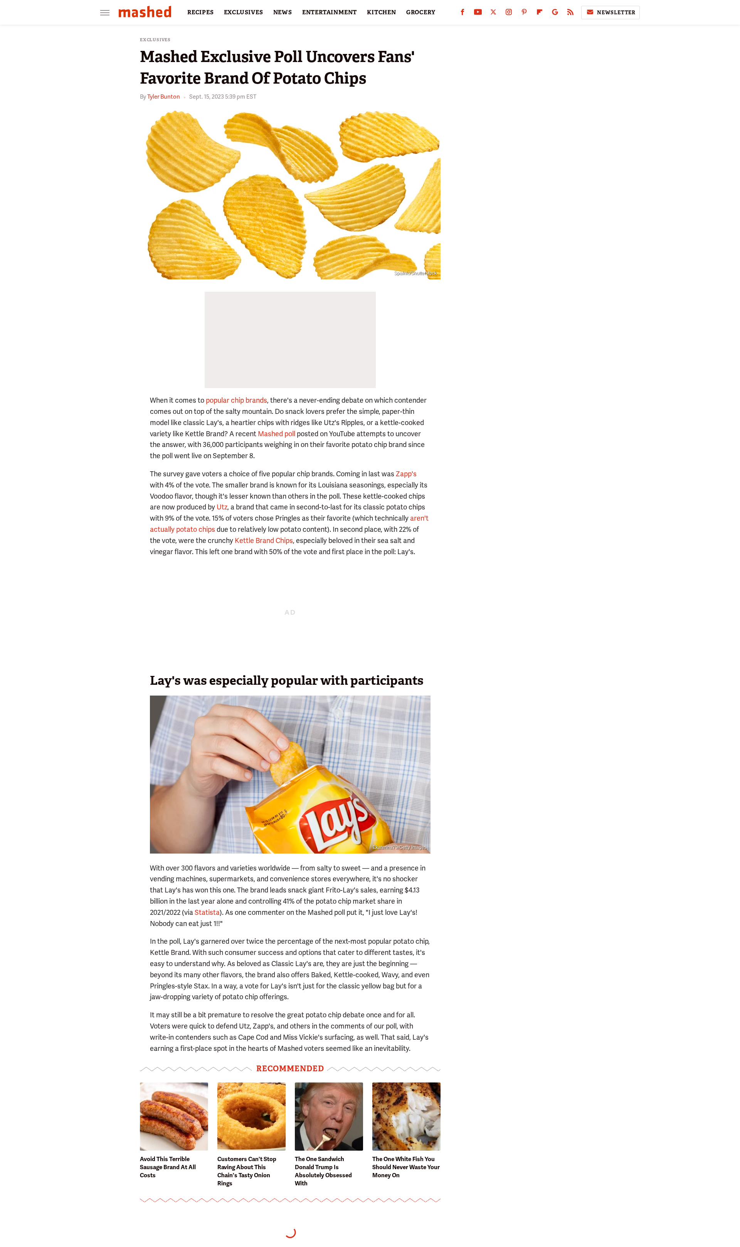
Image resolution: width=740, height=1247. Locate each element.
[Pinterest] (524, 13)
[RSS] (570, 13)
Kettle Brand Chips (264, 540)
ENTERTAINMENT (329, 12)
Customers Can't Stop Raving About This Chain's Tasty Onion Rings (246, 1171)
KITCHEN (381, 12)
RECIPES (200, 12)
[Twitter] (493, 13)
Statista (207, 912)
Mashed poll (276, 433)
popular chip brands (236, 400)
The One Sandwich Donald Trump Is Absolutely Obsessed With (323, 1171)
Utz (222, 506)
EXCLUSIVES (243, 12)
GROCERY (421, 12)
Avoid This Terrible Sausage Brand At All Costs (168, 1167)
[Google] (555, 13)
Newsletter (616, 12)
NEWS (282, 12)
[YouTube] (478, 13)
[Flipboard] (539, 13)
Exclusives (155, 40)
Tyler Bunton (163, 97)
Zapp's (406, 473)
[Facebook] (462, 13)
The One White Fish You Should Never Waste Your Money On (406, 1167)
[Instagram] (508, 13)
